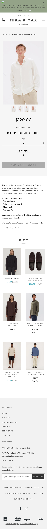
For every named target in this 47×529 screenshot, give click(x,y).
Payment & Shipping (23, 499)
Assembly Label (23, 127)
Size (23, 139)
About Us (6, 427)
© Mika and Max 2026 (13, 488)
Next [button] (40, 73)
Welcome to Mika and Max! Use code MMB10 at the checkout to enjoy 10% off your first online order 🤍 (23, 7)
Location (6, 435)
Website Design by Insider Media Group (22, 523)
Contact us (7, 431)
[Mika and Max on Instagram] (26, 509)
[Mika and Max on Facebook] (20, 509)
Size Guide (38, 493)
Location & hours (12, 493)
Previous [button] (6, 73)
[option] (23, 73)
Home (4, 34)
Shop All (6, 418)
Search (28, 488)
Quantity (23, 151)
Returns (27, 493)
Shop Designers (9, 422)
